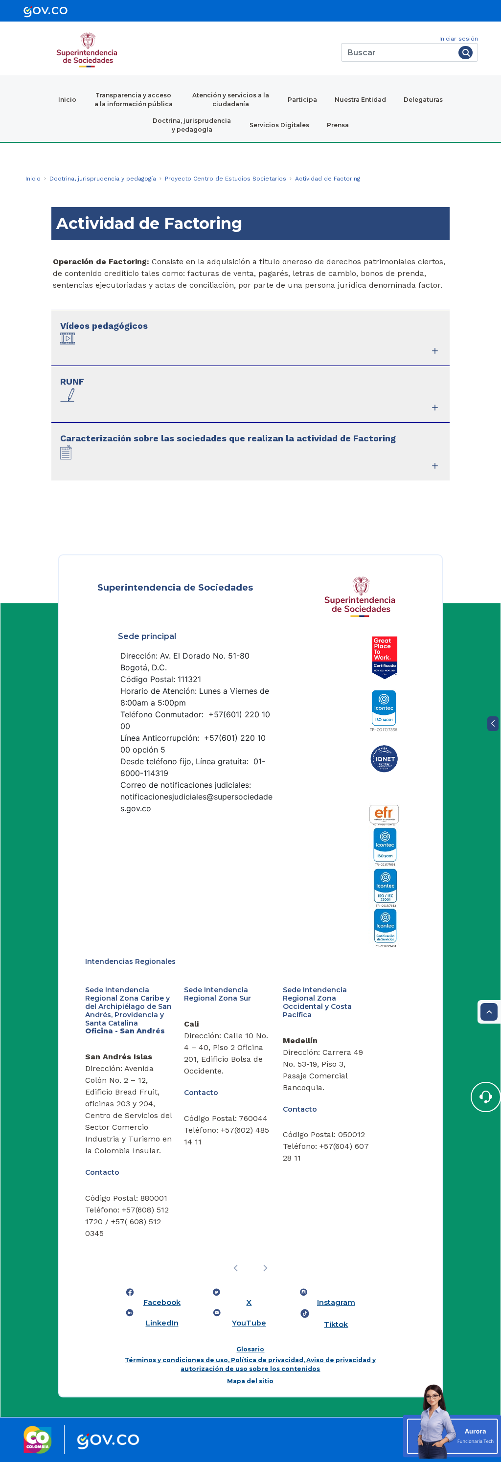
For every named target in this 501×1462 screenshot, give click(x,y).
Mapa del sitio (250, 1381)
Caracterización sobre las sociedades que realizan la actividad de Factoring (228, 438)
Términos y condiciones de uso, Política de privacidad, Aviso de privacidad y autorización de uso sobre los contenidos (250, 1364)
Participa (302, 99)
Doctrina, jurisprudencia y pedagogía (192, 125)
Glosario (250, 1349)
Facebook (162, 1302)
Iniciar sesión (458, 38)
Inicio (67, 99)
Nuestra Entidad (360, 99)
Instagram (336, 1302)
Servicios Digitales (279, 125)
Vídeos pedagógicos (104, 325)
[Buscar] (465, 52)
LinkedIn (162, 1323)
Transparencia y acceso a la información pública (133, 99)
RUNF (72, 381)
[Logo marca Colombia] (37, 1439)
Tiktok (336, 1324)
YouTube (249, 1323)
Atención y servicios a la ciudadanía (230, 99)
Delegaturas (423, 99)
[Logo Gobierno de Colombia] (108, 1440)
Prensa (338, 125)
